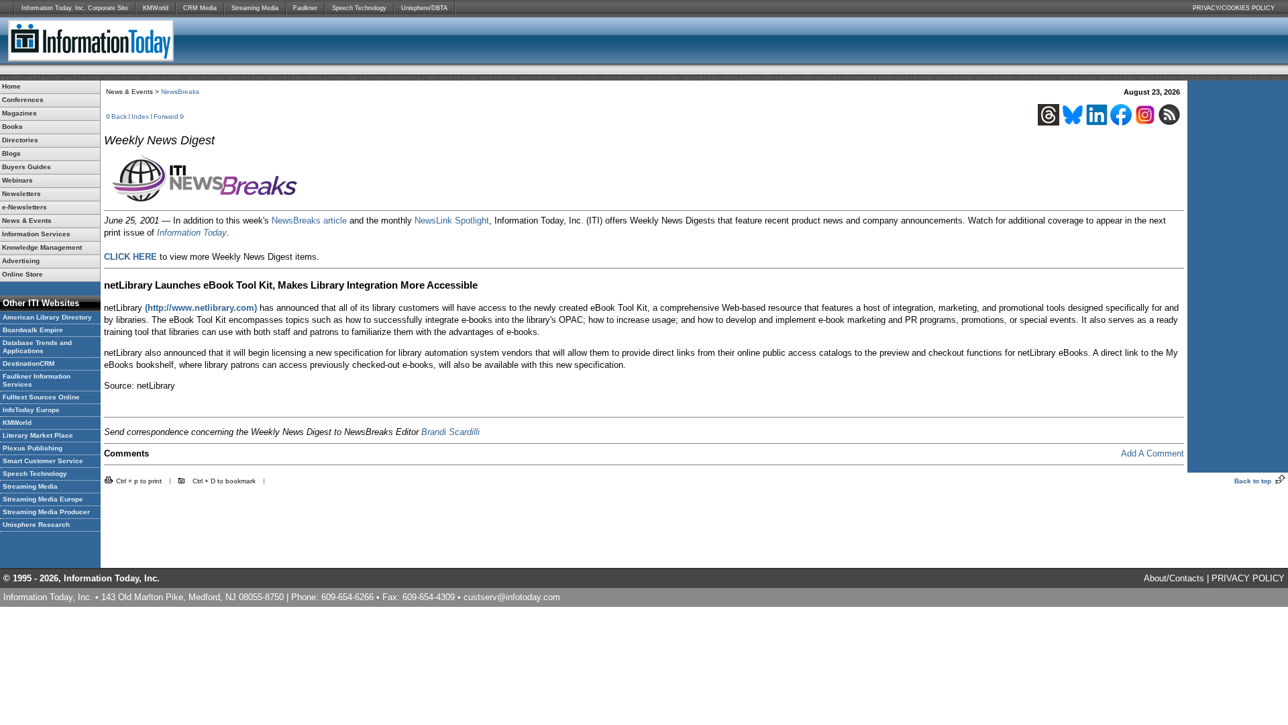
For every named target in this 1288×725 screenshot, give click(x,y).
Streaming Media (254, 8)
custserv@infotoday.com (512, 597)
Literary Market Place (38, 435)
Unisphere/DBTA (424, 8)
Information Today (192, 233)
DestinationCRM (28, 363)
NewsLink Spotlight (452, 220)
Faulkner (305, 8)
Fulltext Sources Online (41, 397)
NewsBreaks (180, 91)
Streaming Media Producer (46, 512)
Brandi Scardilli (450, 432)
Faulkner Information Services (36, 380)
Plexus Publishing (32, 448)
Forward (166, 116)
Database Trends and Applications (37, 346)
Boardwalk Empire (33, 330)
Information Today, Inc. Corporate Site (74, 8)
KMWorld (155, 8)
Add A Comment (1152, 453)
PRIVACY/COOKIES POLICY (1234, 8)
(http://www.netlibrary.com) (201, 308)
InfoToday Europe (31, 410)
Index (140, 116)
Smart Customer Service (43, 461)
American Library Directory (47, 317)
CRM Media (200, 8)
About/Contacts (1174, 578)
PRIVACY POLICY (1248, 578)
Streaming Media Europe (43, 499)
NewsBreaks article (309, 220)
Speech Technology (359, 8)
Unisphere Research (36, 524)
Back (119, 116)
